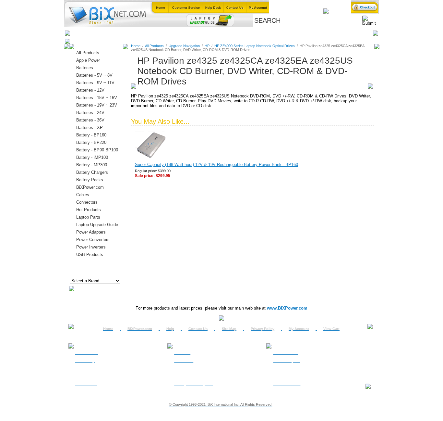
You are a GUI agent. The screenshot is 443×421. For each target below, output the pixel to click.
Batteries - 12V (90, 90)
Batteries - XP (89, 127)
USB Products (89, 254)
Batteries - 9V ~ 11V (95, 82)
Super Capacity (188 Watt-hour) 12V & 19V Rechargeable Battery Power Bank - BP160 (216, 164)
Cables (155, 33)
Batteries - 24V (90, 112)
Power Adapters (238, 33)
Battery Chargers (92, 172)
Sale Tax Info (86, 384)
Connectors (129, 33)
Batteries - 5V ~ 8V (94, 75)
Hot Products (88, 209)
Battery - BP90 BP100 (97, 149)
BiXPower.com (309, 33)
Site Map (229, 329)
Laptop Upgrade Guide (192, 33)
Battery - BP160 (91, 135)
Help (170, 329)
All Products (274, 33)
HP (207, 46)
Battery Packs (89, 179)
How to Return (285, 353)
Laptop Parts (88, 217)
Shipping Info (284, 368)
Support (280, 376)
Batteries (102, 33)
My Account (299, 329)
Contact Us (198, 329)
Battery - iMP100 (92, 157)
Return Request (286, 361)
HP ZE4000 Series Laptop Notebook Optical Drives (254, 46)
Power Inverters (91, 247)
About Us (182, 353)
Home (80, 33)
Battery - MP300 (91, 164)
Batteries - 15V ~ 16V (96, 97)
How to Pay (85, 361)
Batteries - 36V (90, 120)
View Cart (331, 329)
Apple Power (88, 60)
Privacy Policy (262, 329)
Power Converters (93, 239)
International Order (91, 368)
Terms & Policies (188, 368)
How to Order (86, 353)
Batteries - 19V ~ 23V (96, 105)
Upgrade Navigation (184, 46)
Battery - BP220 (91, 142)
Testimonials (185, 376)
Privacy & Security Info (193, 384)
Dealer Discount (286, 384)
